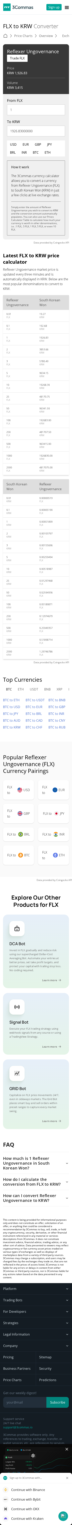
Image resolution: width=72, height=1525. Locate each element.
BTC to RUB (56, 727)
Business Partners (17, 1368)
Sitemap (45, 1357)
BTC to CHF (34, 727)
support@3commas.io (17, 1427)
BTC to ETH (11, 700)
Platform (9, 1289)
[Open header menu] (67, 7)
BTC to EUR (34, 707)
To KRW (13, 121)
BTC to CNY (56, 720)
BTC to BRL (34, 713)
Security (45, 1368)
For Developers (14, 1311)
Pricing (8, 1357)
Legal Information (16, 1334)
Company (10, 1346)
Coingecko (59, 242)
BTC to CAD (34, 720)
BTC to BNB (56, 700)
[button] (63, 1516)
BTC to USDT (35, 700)
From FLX (14, 100)
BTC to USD (11, 707)
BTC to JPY (10, 713)
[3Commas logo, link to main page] (18, 7)
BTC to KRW (12, 727)
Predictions (47, 1380)
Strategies (10, 1323)
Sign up (54, 7)
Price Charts (12, 1380)
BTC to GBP (56, 707)
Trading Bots (12, 1300)
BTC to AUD (11, 720)
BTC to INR (56, 713)
